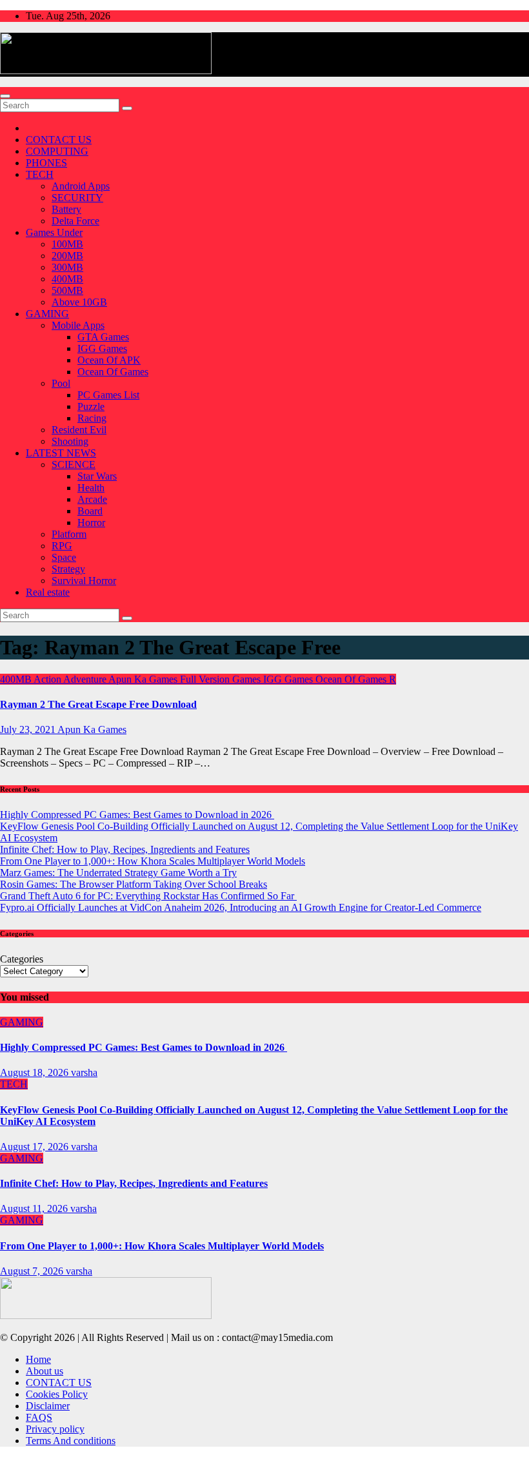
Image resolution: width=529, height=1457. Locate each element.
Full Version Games (221, 679)
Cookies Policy (57, 1394)
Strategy (68, 568)
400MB (67, 278)
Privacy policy (55, 1428)
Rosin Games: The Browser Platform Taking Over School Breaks (133, 884)
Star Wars (97, 476)
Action (48, 679)
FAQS (39, 1417)
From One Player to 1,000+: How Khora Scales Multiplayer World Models (152, 861)
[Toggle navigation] (5, 96)
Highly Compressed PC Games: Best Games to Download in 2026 (137, 814)
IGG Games (102, 348)
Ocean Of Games (112, 371)
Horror (91, 522)
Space (64, 557)
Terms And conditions (70, 1440)
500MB (67, 290)
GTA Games (103, 336)
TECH (40, 174)
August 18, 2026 (35, 1072)
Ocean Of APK (109, 360)
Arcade (92, 499)
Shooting (70, 441)
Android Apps (81, 186)
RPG (62, 545)
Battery (66, 209)
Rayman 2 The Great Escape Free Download (98, 704)
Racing (91, 418)
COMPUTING (57, 151)
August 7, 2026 (33, 1271)
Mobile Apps (78, 325)
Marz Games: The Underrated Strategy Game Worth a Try (118, 872)
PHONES (46, 162)
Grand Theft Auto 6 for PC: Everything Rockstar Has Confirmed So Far (148, 895)
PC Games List (108, 394)
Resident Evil (79, 429)
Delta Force (75, 220)
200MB (67, 255)
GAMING (47, 313)
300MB (67, 267)
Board (90, 510)
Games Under (54, 232)
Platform (69, 534)
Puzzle (91, 406)
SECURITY (77, 197)
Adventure (85, 679)
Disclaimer (48, 1405)
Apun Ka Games (144, 679)
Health (91, 487)
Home (38, 1359)
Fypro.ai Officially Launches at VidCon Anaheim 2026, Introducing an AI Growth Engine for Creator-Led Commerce (240, 907)
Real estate (48, 592)
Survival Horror (84, 580)
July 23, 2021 (28, 729)
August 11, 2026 (35, 1208)
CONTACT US (59, 139)
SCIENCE (73, 464)
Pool (61, 383)
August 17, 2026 (35, 1146)
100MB (67, 244)
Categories (21, 958)
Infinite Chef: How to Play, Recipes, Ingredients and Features (125, 849)
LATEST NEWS (61, 452)
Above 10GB (79, 302)
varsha (84, 1072)
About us (44, 1370)
